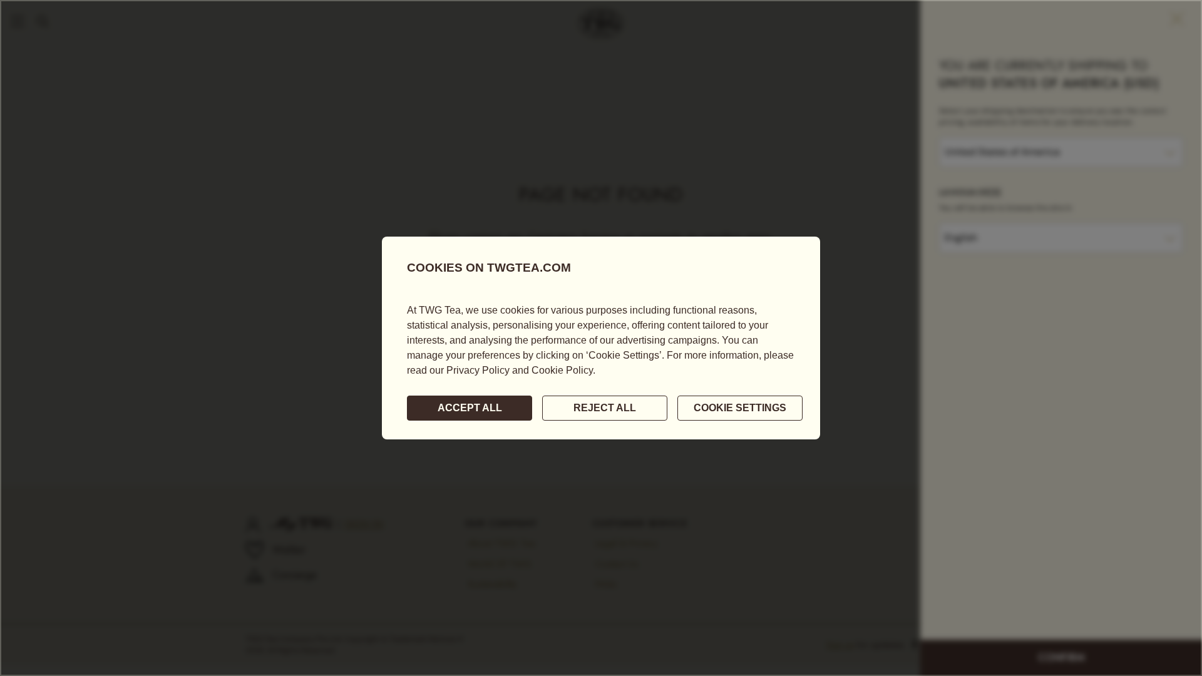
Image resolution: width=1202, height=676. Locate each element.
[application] (601, 338)
